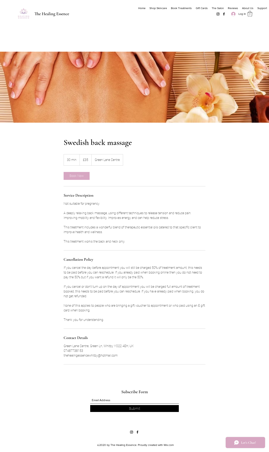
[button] (250, 14)
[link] (77, 176)
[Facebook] (224, 14)
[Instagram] (218, 14)
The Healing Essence (51, 13)
